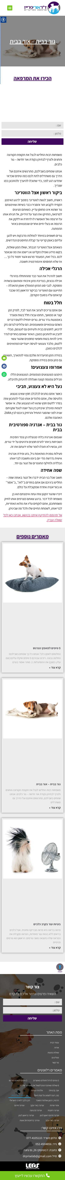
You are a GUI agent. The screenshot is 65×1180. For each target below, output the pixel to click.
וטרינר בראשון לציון (26, 1115)
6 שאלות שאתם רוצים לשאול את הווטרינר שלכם (39, 1085)
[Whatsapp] (4, 374)
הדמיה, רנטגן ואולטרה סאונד (47, 1100)
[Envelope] (4, 358)
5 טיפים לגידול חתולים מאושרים (46, 1080)
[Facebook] (4, 366)
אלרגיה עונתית (37, 1090)
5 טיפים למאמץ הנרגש (47, 648)
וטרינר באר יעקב (37, 1105)
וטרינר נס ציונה (36, 1110)
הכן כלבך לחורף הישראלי (20, 1100)
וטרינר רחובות (53, 1110)
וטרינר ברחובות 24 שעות (29, 1120)
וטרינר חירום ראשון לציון (49, 1115)
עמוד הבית (54, 1042)
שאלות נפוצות (53, 1052)
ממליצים (55, 1057)
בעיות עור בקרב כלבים (47, 924)
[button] (9, 7)
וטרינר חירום (19, 1105)
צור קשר (55, 1062)
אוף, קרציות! (54, 1090)
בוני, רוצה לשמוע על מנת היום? (46, 1095)
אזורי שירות (54, 1105)
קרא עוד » (55, 667)
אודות (56, 1047)
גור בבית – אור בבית (48, 784)
